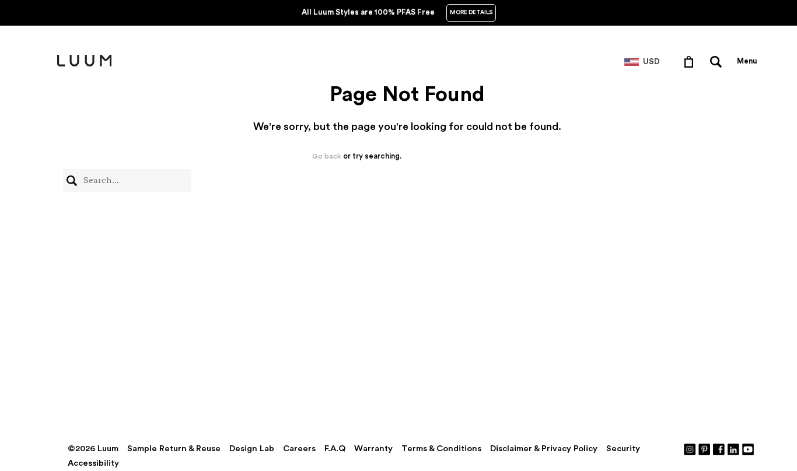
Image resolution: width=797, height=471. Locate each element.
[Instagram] (690, 448)
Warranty (373, 448)
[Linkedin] (734, 448)
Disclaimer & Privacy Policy (543, 448)
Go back (326, 156)
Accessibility (93, 463)
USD (651, 62)
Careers (299, 448)
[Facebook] (719, 448)
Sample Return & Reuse (174, 448)
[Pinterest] (704, 448)
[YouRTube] (748, 448)
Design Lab (251, 448)
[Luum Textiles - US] (84, 64)
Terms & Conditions (441, 448)
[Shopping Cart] (691, 61)
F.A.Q (334, 448)
